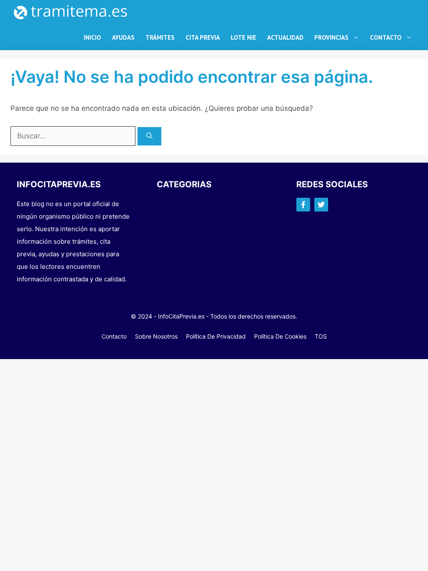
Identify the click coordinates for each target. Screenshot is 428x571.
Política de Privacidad (216, 336)
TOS (321, 336)
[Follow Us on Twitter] (321, 205)
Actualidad (285, 37)
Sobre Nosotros (156, 336)
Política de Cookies (280, 336)
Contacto (386, 37)
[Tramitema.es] (74, 12)
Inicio (92, 37)
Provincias (331, 37)
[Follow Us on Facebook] (303, 205)
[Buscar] (149, 136)
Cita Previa (203, 37)
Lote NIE (243, 37)
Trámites (160, 37)
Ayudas (123, 37)
